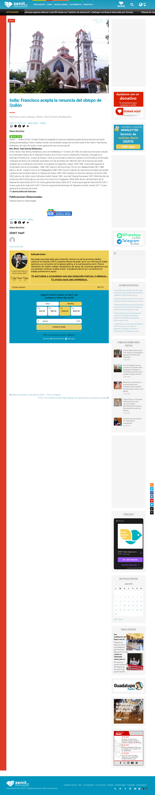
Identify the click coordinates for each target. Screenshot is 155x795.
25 (124, 610)
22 (141, 606)
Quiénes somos (70, 785)
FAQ (79, 785)
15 (141, 601)
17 (120, 606)
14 (137, 601)
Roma (49, 4)
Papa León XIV (39, 4)
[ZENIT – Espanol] (18, 4)
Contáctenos (141, 785)
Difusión (110, 785)
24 (120, 610)
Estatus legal (120, 785)
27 (133, 610)
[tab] (121, 733)
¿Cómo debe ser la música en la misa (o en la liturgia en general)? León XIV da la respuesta (133, 354)
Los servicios (100, 785)
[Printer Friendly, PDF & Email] (15, 136)
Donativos (88, 4)
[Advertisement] (59, 373)
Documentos (75, 4)
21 (137, 606)
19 (128, 606)
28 (137, 610)
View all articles (16, 246)
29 (141, 610)
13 (133, 601)
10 (120, 601)
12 (128, 601)
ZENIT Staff (33, 123)
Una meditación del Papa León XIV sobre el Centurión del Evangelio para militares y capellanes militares (128, 292)
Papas (11, 21)
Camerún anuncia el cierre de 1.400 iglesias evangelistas (132, 421)
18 (124, 606)
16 (116, 606)
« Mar (116, 619)
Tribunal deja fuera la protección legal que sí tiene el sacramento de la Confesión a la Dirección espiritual (128, 307)
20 (133, 606)
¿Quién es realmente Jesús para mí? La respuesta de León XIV (120, 659)
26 (128, 610)
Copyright (131, 785)
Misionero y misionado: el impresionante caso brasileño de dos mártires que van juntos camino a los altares (133, 386)
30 (116, 614)
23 (116, 610)
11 (124, 601)
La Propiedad (88, 785)
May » (121, 619)
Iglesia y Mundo (61, 4)
